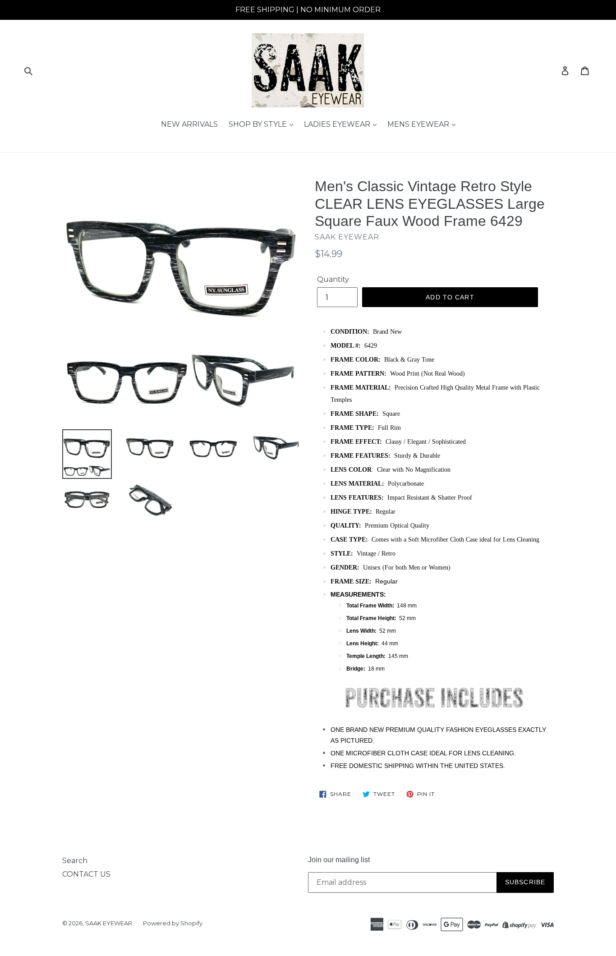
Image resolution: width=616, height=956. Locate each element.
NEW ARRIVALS (189, 124)
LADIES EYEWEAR (338, 124)
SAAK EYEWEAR (108, 923)
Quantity (333, 279)
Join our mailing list (339, 860)
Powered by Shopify (172, 923)
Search (74, 860)
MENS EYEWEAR (419, 124)
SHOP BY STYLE (259, 124)
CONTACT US (86, 874)
